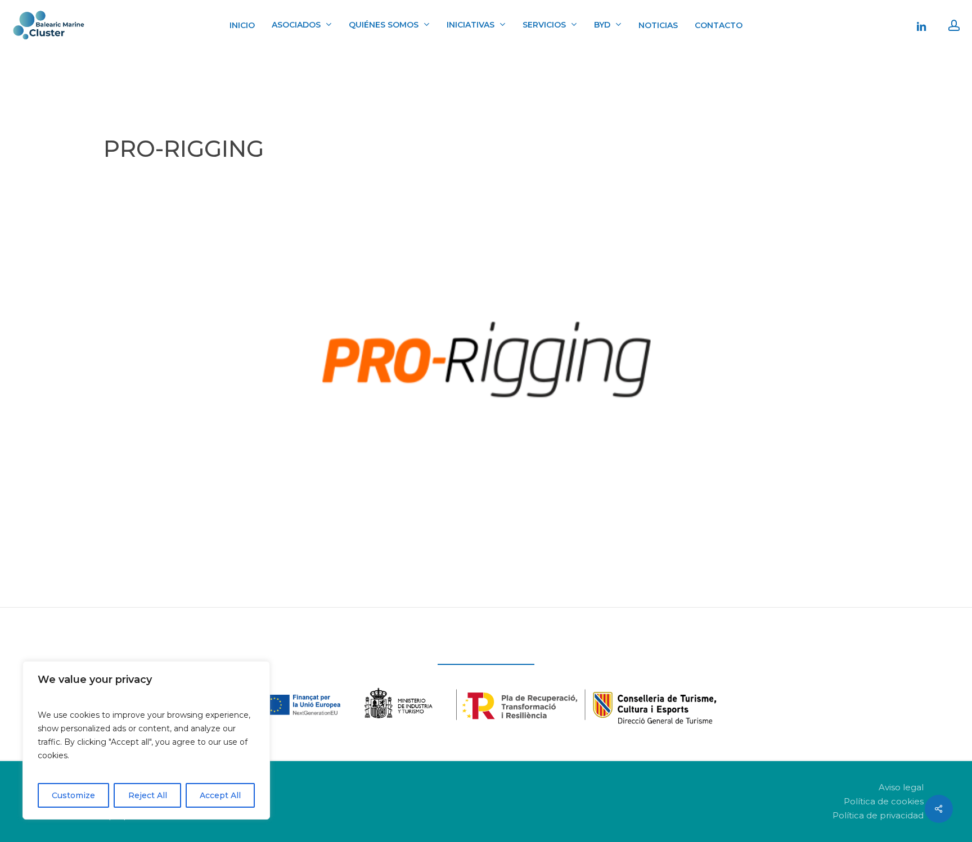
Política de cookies (884, 801)
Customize (73, 795)
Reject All (147, 795)
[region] (146, 740)
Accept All (220, 795)
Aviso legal (901, 787)
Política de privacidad (878, 815)
